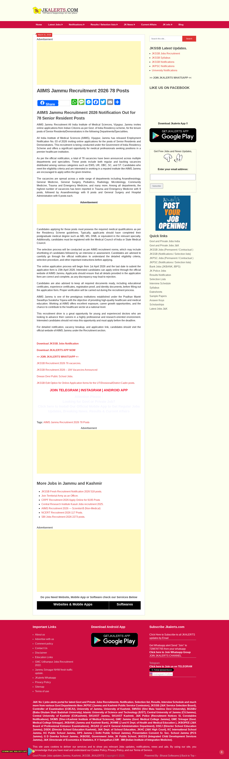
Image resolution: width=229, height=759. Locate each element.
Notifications (76, 24)
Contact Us (41, 648)
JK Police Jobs (158, 270)
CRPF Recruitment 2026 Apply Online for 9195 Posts (70, 500)
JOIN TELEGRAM (64, 390)
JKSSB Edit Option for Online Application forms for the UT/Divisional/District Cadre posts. (86, 383)
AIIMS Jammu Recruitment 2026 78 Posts (66, 422)
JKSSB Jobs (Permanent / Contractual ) (171, 249)
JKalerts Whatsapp (45, 677)
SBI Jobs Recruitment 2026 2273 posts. (63, 516)
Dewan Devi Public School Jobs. (55, 376)
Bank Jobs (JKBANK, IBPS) (165, 266)
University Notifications (164, 70)
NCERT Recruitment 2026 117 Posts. (62, 512)
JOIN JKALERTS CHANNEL (165, 655)
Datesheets (156, 292)
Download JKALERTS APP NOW (56, 350)
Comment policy (44, 643)
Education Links (44, 657)
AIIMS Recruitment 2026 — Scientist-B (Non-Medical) (70, 508)
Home (39, 24)
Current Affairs (149, 24)
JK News (128, 24)
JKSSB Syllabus (161, 57)
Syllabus (154, 287)
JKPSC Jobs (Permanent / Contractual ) (171, 258)
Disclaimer (41, 652)
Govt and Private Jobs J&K (164, 245)
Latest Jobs (54, 24)
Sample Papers (158, 296)
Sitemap (39, 686)
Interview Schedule (160, 283)
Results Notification (160, 275)
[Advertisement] (89, 63)
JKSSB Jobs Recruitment (166, 53)
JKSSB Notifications (163, 62)
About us (40, 634)
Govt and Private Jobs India (165, 241)
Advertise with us (44, 639)
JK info (166, 24)
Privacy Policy (43, 682)
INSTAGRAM (91, 390)
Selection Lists (158, 279)
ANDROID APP (116, 390)
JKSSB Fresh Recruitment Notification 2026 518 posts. (71, 491)
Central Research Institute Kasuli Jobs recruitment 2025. (72, 504)
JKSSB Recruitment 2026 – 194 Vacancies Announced (67, 369)
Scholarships (157, 304)
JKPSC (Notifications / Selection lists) (170, 262)
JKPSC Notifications (163, 66)
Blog (181, 24)
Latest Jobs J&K (158, 308)
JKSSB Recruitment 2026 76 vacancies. (59, 363)
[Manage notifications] (221, 752)
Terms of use (42, 691)
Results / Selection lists (103, 24)
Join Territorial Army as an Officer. (59, 495)
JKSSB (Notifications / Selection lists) (170, 254)
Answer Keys (157, 300)
